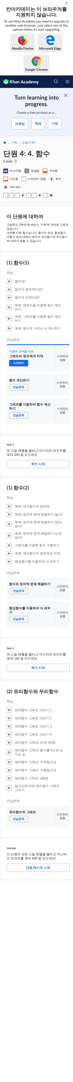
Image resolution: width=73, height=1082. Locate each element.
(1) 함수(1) (18, 263)
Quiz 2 (10, 648)
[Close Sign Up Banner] (66, 95)
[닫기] (66, 3)
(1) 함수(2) (18, 488)
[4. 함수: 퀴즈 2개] (39, 195)
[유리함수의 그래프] (45, 195)
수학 (14, 142)
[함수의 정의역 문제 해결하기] (28, 195)
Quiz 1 (10, 444)
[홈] (4, 143)
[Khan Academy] (19, 82)
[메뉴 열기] (67, 81)
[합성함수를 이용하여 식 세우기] (34, 195)
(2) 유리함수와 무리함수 (33, 691)
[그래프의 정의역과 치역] (5, 195)
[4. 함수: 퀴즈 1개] (22, 195)
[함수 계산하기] (11, 195)
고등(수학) (28, 142)
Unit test (11, 848)
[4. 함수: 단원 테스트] (51, 195)
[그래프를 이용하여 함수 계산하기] (17, 195)
